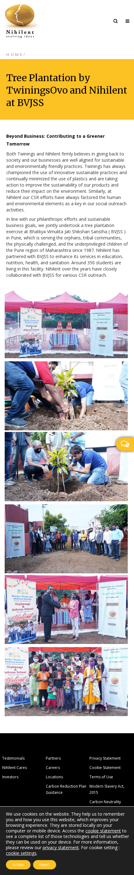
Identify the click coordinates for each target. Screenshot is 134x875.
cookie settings (21, 853)
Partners (53, 758)
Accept (18, 864)
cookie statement (103, 831)
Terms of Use (101, 777)
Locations (54, 777)
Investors (10, 777)
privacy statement (61, 847)
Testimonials (13, 758)
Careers (53, 767)
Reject (44, 864)
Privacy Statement (105, 758)
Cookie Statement (105, 767)
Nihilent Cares (14, 767)
